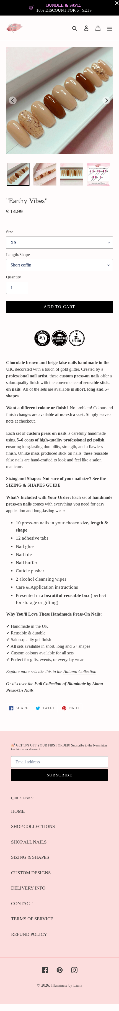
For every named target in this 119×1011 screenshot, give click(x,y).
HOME (18, 811)
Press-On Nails (19, 690)
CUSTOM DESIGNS (31, 872)
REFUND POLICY (29, 934)
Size (9, 232)
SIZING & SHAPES (30, 857)
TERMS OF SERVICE (32, 918)
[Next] (106, 100)
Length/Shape (18, 254)
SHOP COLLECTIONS (33, 826)
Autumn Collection (79, 671)
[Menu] (109, 28)
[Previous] (13, 100)
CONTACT (21, 903)
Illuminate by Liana (66, 985)
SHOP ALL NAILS (28, 842)
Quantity (13, 277)
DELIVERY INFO (28, 888)
